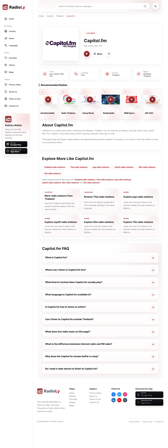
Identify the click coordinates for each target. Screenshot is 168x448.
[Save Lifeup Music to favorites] (84, 92)
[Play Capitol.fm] (87, 54)
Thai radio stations (78, 167)
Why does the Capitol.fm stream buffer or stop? (72, 356)
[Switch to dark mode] (155, 6)
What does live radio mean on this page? (67, 331)
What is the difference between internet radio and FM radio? (78, 344)
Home (41, 16)
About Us (93, 396)
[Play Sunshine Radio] (48, 100)
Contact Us (94, 402)
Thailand (60, 16)
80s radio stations (147, 167)
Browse (72, 396)
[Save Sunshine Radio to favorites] (42, 92)
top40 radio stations (124, 167)
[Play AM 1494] (152, 100)
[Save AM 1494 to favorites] (147, 92)
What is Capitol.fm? (56, 257)
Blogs (71, 405)
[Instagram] (125, 394)
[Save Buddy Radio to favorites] (105, 92)
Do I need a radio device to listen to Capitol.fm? (71, 368)
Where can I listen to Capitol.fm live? (65, 270)
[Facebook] (113, 394)
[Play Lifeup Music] (90, 100)
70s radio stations (52, 173)
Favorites (73, 399)
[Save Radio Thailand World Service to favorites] (63, 92)
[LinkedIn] (113, 400)
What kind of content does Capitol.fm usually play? (73, 282)
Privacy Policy (95, 393)
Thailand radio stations (54, 167)
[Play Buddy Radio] (111, 100)
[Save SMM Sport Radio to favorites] (126, 92)
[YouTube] (119, 400)
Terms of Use (95, 399)
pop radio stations (101, 167)
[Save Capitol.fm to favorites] (109, 54)
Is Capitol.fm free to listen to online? (65, 307)
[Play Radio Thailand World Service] (69, 100)
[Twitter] (119, 394)
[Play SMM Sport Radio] (132, 100)
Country (50, 16)
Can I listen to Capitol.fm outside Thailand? (69, 319)
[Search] (145, 6)
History (72, 402)
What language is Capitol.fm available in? (68, 294)
